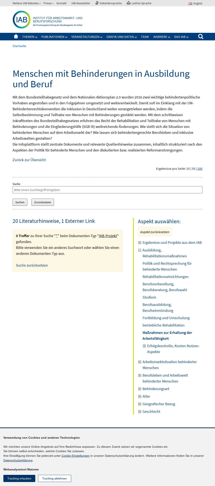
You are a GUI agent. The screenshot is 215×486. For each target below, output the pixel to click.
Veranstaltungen (85, 37)
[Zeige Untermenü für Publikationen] (66, 37)
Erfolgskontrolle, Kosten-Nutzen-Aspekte (173, 348)
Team (145, 37)
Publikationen (52, 37)
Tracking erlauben (19, 478)
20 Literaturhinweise (36, 220)
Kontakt (61, 3)
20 (188, 168)
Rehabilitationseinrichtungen (166, 276)
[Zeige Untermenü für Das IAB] (187, 37)
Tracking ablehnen (54, 478)
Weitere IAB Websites (26, 3)
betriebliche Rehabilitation (164, 325)
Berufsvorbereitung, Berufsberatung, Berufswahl (165, 287)
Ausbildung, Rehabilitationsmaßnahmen (165, 253)
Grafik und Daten (120, 37)
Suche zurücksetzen (32, 265)
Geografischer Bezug (159, 403)
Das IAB (179, 37)
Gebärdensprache (111, 3)
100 (199, 168)
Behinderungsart (156, 388)
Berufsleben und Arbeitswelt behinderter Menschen (165, 378)
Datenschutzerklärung (18, 460)
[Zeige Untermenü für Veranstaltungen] (101, 37)
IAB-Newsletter (80, 3)
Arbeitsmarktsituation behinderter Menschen (170, 364)
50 (193, 168)
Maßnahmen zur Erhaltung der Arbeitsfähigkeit (167, 335)
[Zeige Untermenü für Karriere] (169, 37)
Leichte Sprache (141, 3)
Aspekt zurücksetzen (154, 232)
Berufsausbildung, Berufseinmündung (158, 307)
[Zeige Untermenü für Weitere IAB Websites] (40, 4)
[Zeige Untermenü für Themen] (36, 37)
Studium (149, 297)
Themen (28, 37)
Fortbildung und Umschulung (166, 317)
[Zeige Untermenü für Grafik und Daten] (136, 37)
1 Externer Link (78, 220)
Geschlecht (151, 411)
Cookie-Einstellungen (76, 455)
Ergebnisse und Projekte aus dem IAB (172, 242)
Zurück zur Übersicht (29, 159)
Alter (146, 396)
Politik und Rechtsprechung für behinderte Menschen (167, 266)
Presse (47, 3)
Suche (16, 184)
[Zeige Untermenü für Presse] (53, 4)
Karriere (160, 37)
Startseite (16, 36)
